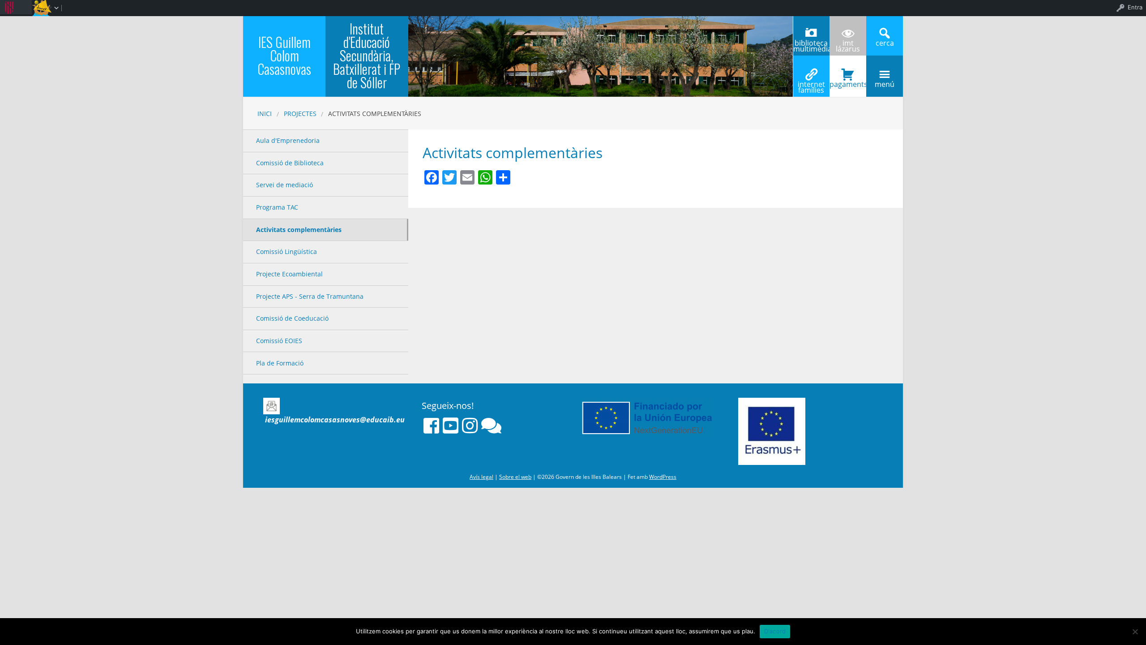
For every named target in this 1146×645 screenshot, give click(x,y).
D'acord (775, 631)
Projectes (300, 113)
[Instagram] (470, 425)
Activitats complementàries (299, 229)
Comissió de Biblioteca (290, 163)
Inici (264, 113)
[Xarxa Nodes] (491, 425)
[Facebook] (431, 425)
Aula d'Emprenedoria (288, 140)
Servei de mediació (284, 185)
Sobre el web (515, 477)
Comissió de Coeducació (292, 318)
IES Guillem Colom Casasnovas (284, 55)
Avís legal (481, 477)
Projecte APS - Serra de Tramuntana (309, 296)
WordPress (662, 477)
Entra (1135, 7)
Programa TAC (277, 207)
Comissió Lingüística (286, 251)
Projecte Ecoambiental (289, 274)
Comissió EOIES (279, 340)
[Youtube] (450, 425)
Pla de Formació (280, 363)
